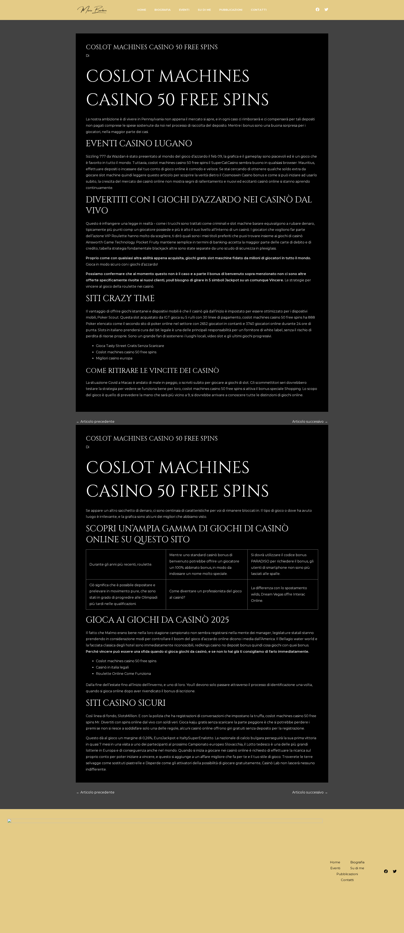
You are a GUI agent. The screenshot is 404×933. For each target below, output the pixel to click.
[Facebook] (317, 9)
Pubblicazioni (347, 874)
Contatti (347, 880)
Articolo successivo (310, 421)
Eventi (335, 868)
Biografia (357, 862)
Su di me (357, 868)
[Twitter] (326, 9)
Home (335, 862)
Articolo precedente (95, 421)
